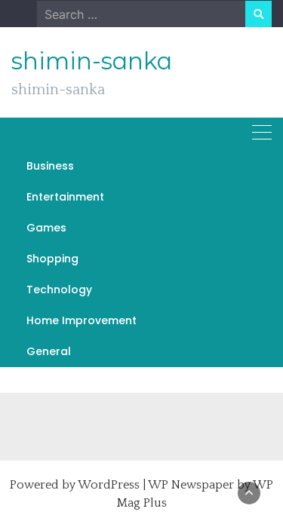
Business (50, 165)
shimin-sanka (91, 61)
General (48, 351)
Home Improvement (81, 320)
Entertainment (65, 196)
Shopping (52, 258)
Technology (59, 289)
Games (46, 227)
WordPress (109, 485)
